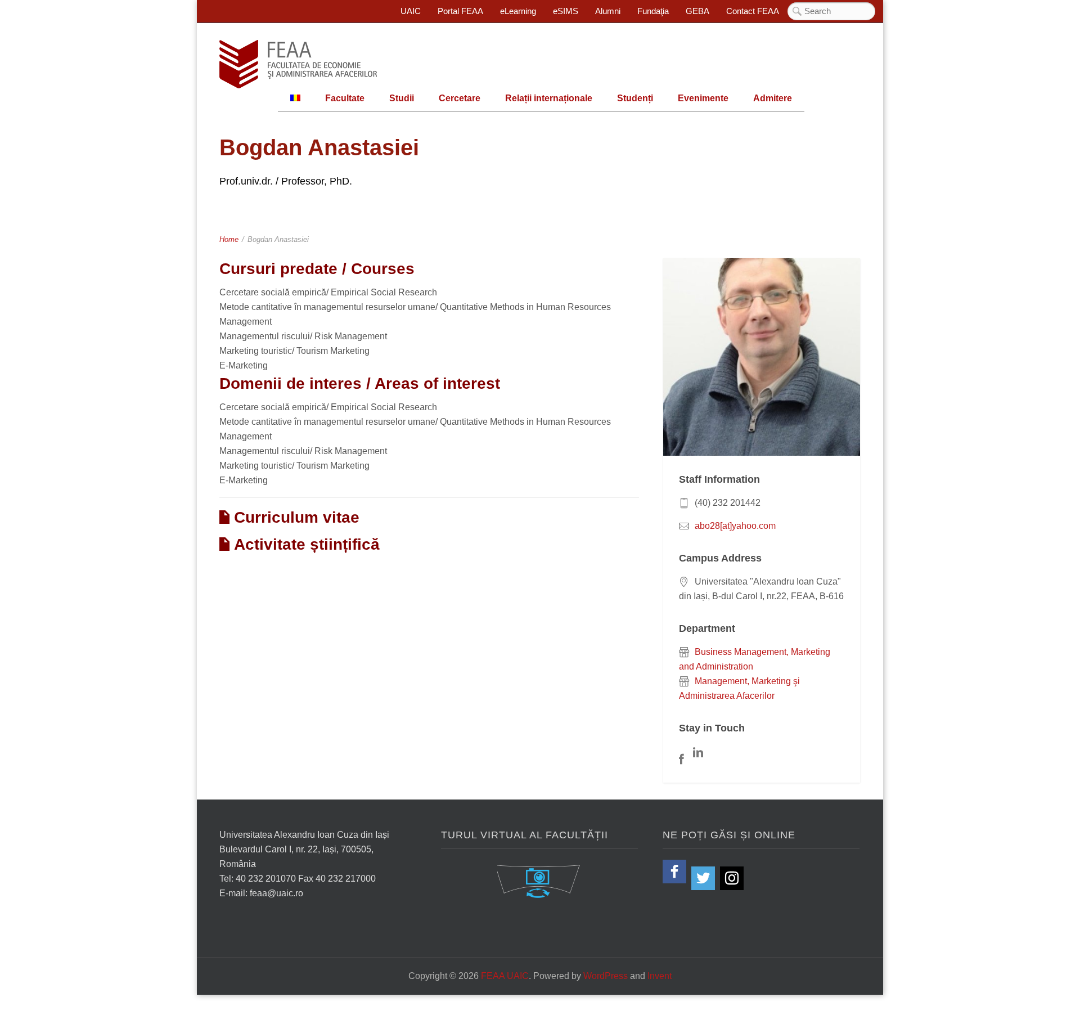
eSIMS (565, 11)
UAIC (410, 11)
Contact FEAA (752, 11)
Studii (401, 98)
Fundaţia (653, 11)
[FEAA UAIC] (298, 64)
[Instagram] (732, 878)
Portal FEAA (460, 11)
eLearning (518, 11)
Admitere (772, 98)
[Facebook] (674, 871)
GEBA (697, 11)
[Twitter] (703, 878)
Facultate (344, 98)
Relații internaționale (548, 98)
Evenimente (703, 98)
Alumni (607, 11)
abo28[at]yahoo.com (735, 526)
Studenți (635, 98)
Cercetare (459, 98)
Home (228, 239)
